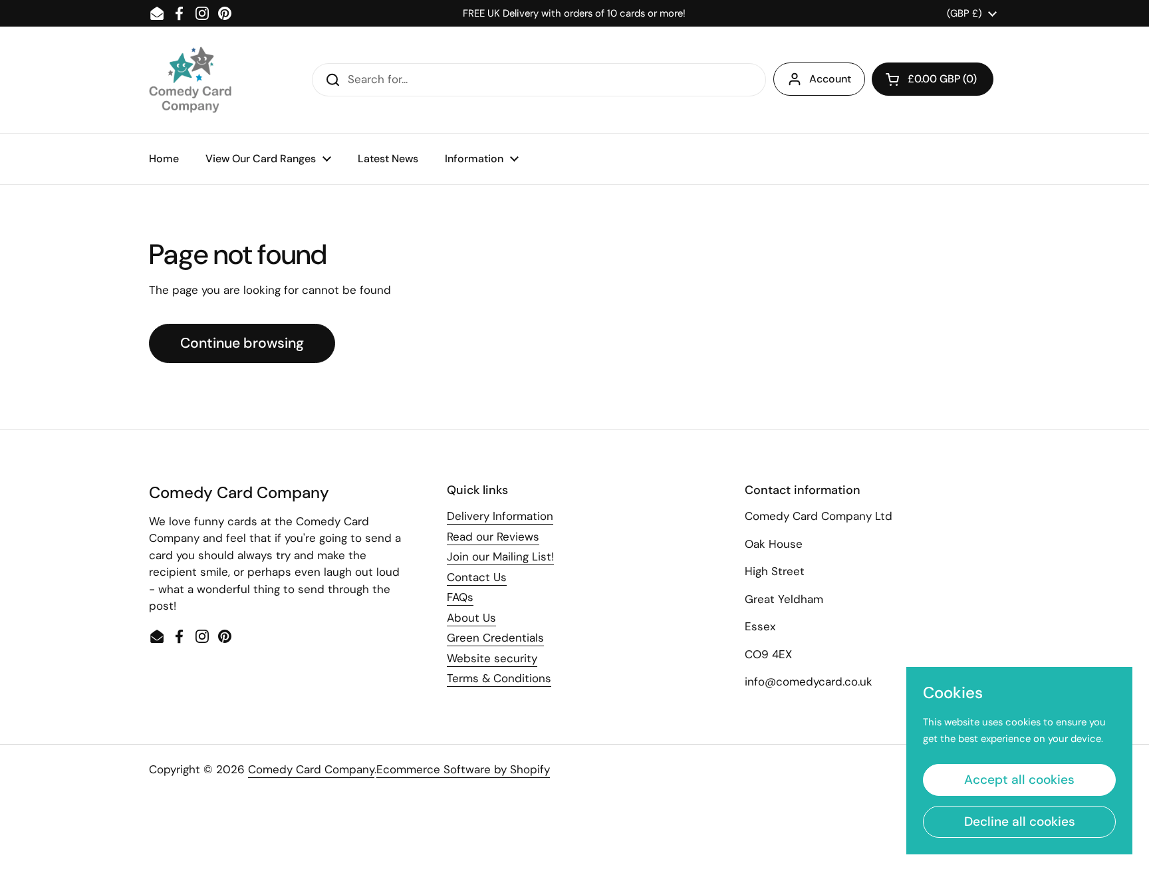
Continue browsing (242, 343)
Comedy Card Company (311, 769)
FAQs (460, 597)
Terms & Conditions (499, 678)
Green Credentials (495, 637)
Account (830, 79)
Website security (492, 658)
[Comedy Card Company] (190, 80)
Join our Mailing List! (500, 556)
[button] (932, 79)
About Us (471, 617)
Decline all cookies (1019, 821)
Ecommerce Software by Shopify (463, 769)
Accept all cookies (1019, 779)
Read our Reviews (493, 536)
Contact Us (477, 577)
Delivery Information (500, 516)
